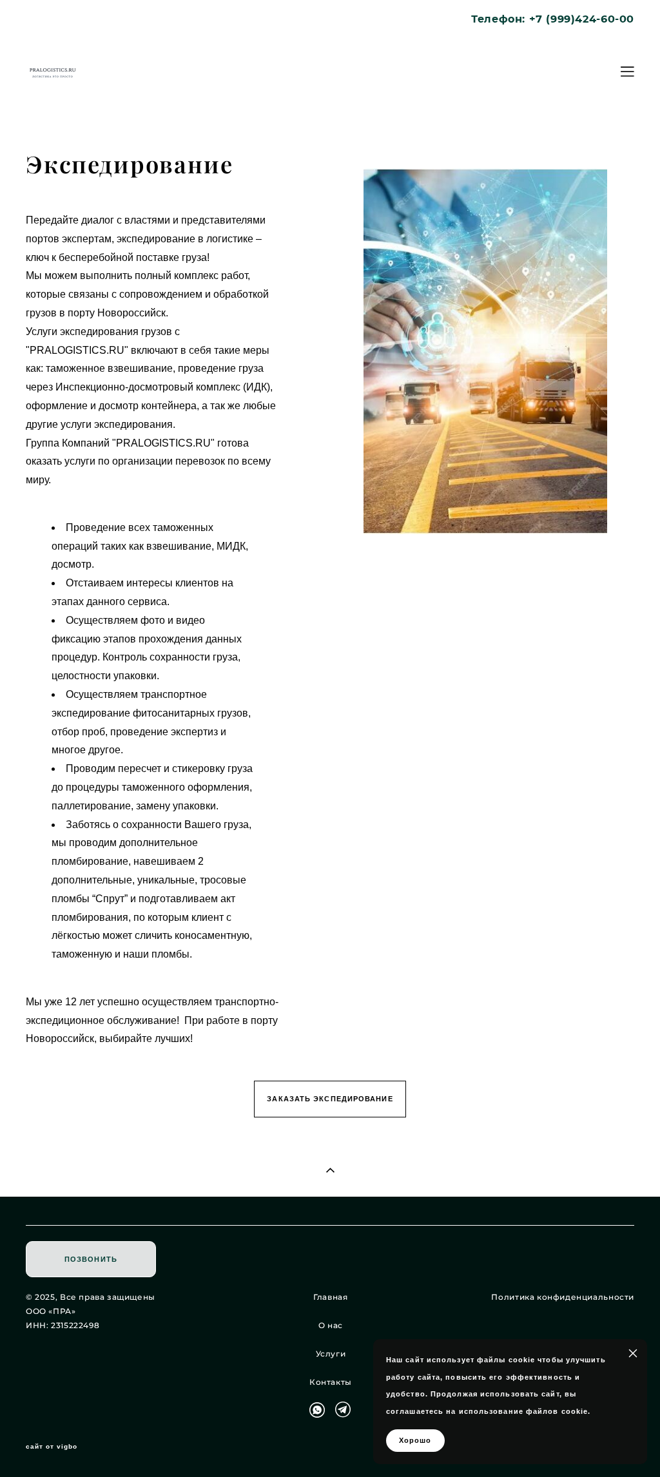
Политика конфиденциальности (562, 1297)
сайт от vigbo (51, 1446)
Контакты (330, 1382)
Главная (330, 1297)
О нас (330, 1325)
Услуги (331, 1353)
